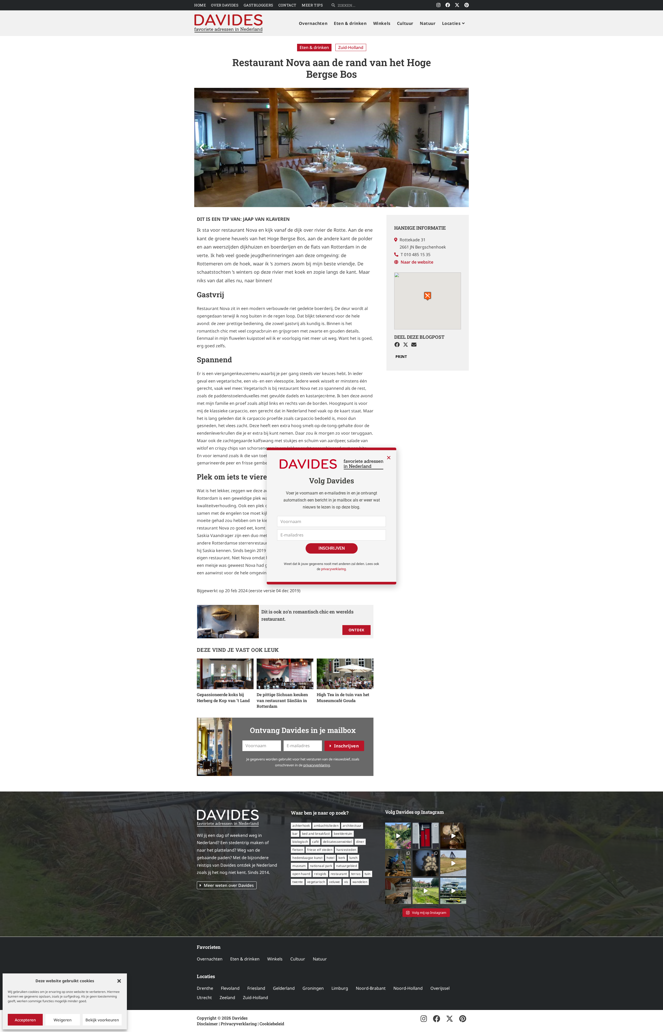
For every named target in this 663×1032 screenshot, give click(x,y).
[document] (331, 516)
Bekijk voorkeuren (102, 1019)
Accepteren (25, 1019)
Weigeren (62, 1019)
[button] (119, 981)
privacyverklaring (333, 569)
